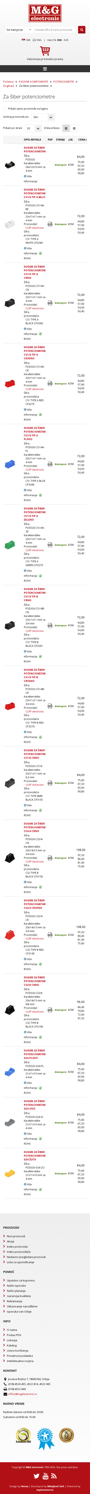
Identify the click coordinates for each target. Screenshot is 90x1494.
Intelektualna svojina (20, 1361)
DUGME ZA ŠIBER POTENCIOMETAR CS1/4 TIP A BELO (35, 193)
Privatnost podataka (20, 1356)
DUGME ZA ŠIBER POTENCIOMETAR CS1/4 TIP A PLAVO (35, 433)
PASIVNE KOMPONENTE (33, 81)
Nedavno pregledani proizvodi (26, 1257)
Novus (24, 1486)
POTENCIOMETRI (63, 81)
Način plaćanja (16, 1291)
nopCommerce (45, 1489)
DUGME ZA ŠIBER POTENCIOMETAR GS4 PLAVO (35, 1054)
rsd (59, 40)
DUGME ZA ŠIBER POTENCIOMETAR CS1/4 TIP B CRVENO (35, 675)
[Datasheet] (50, 224)
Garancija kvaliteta (19, 1296)
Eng (39, 40)
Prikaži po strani (12, 128)
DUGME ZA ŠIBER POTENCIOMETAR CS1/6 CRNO (35, 754)
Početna (8, 81)
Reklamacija (14, 1301)
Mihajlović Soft (55, 1486)
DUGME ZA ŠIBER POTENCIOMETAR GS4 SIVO (35, 1104)
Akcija (10, 1241)
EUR (66, 40)
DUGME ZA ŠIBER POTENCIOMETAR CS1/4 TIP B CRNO (35, 594)
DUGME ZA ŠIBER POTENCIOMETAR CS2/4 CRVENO (35, 904)
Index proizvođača (19, 1252)
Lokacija (12, 1340)
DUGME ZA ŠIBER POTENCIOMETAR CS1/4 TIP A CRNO (35, 272)
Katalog (12, 1345)
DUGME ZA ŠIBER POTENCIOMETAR (35, 149)
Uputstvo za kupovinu (21, 1280)
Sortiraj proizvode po (16, 117)
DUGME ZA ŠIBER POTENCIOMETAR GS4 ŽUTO (35, 1155)
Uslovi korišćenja (17, 1350)
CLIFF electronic (35, 228)
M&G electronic (35, 1467)
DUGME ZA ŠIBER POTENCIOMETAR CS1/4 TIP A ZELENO (35, 514)
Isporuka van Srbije (19, 1311)
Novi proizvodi (16, 1236)
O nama (12, 1330)
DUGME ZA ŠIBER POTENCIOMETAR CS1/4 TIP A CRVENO (35, 352)
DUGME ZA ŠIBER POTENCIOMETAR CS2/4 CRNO (35, 827)
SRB (28, 40)
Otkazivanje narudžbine (22, 1306)
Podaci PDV (14, 1335)
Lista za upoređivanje (20, 1262)
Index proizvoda (17, 1246)
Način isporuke (16, 1285)
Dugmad (8, 86)
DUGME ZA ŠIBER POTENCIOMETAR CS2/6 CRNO (35, 981)
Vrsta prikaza (51, 128)
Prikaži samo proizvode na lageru (28, 108)
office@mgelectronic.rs (22, 1394)
